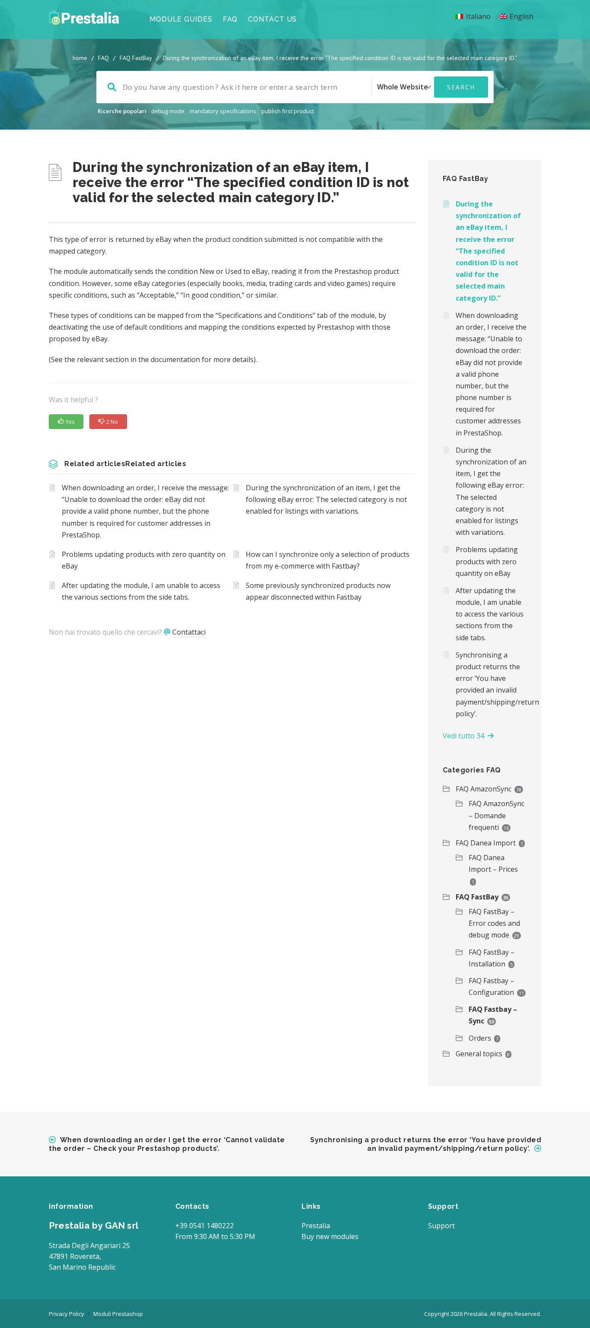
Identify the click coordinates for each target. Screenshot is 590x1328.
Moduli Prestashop (118, 1314)
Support (441, 1225)
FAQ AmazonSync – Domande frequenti (496, 815)
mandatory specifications (223, 111)
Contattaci (189, 632)
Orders (480, 1038)
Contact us (272, 19)
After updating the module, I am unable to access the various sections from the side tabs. (141, 591)
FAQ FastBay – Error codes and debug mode (494, 923)
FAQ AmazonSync (483, 789)
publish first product (287, 111)
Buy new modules (329, 1236)
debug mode (167, 111)
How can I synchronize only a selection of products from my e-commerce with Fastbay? (327, 560)
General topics (479, 1053)
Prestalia (315, 1225)
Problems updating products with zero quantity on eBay (143, 560)
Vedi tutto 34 (465, 735)
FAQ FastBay (136, 58)
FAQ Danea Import (486, 843)
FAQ (230, 19)
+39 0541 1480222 (204, 1225)
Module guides (181, 19)
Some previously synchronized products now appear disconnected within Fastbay (318, 591)
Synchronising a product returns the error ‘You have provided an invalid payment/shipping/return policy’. (491, 684)
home (80, 58)
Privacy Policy (66, 1314)
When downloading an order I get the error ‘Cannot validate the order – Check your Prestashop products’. (167, 1144)
